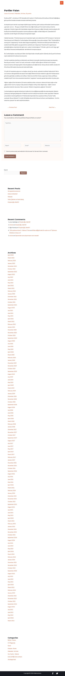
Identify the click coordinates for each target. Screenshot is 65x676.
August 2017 (11, 440)
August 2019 (11, 374)
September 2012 (12, 604)
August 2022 (11, 274)
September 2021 (12, 305)
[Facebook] (53, 673)
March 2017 (11, 454)
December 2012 (12, 595)
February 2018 (12, 424)
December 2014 (12, 529)
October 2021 (11, 302)
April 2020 (11, 352)
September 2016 (12, 471)
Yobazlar (10, 196)
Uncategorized (12, 659)
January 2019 (11, 393)
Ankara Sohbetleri (12, 194)
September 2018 (12, 404)
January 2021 (11, 327)
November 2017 (12, 432)
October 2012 (11, 601)
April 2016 (11, 485)
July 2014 (10, 543)
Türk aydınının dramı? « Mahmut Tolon (19, 230)
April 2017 (11, 451)
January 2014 (11, 559)
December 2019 (12, 363)
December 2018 (12, 396)
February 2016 (12, 490)
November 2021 (12, 299)
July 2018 (10, 410)
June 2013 (10, 579)
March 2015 (11, 521)
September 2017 (12, 438)
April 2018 (11, 418)
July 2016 (10, 476)
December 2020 (12, 330)
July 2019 (10, 377)
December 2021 (12, 296)
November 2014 (12, 532)
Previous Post (12, 107)
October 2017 (11, 435)
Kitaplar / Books (12, 648)
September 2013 (12, 570)
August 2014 (11, 540)
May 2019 (10, 382)
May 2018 (10, 415)
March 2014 (11, 554)
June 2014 (10, 546)
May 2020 (10, 349)
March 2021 (11, 321)
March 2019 (11, 388)
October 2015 (11, 501)
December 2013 (12, 562)
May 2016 (10, 482)
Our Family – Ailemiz (13, 654)
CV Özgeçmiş (11, 643)
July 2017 (10, 443)
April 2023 (11, 255)
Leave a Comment (9, 13)
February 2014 (12, 557)
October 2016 (11, 468)
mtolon (11, 224)
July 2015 (10, 510)
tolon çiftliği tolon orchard (15, 656)
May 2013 (10, 582)
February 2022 (12, 291)
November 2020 (12, 332)
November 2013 (12, 565)
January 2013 (11, 593)
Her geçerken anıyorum (14, 191)
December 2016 (12, 462)
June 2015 (10, 512)
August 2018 (11, 407)
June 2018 (10, 413)
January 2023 (11, 263)
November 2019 (12, 366)
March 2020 (11, 354)
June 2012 (10, 612)
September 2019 (12, 371)
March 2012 (11, 620)
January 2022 (11, 293)
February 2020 (12, 357)
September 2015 (12, 504)
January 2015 (11, 526)
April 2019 (11, 385)
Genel (9, 645)
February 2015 (12, 523)
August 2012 (11, 606)
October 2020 (11, 335)
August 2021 (11, 307)
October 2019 (11, 368)
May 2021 (10, 316)
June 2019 (10, 379)
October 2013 (11, 568)
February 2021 (12, 324)
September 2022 (12, 271)
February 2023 (12, 260)
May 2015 (10, 515)
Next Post (52, 107)
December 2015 (12, 496)
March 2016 (11, 487)
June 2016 (10, 479)
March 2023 (11, 258)
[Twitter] (57, 673)
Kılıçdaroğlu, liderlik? (13, 202)
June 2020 (10, 346)
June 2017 (10, 446)
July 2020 (10, 343)
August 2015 (11, 507)
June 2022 (10, 280)
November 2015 (12, 498)
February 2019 (12, 390)
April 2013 (11, 584)
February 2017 (12, 457)
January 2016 (11, 493)
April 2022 (11, 285)
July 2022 (10, 277)
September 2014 (12, 537)
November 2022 (12, 266)
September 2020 (12, 338)
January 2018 (11, 426)
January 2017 (11, 460)
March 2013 (11, 587)
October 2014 (11, 535)
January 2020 (11, 360)
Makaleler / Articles (20, 13)
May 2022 (10, 282)
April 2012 (11, 618)
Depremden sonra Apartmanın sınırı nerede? (27, 235)
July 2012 (10, 609)
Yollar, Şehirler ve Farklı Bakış (16, 199)
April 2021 (11, 318)
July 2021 (10, 310)
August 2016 (11, 474)
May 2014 (10, 548)
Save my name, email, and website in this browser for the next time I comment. (27, 151)
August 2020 (11, 341)
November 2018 (12, 399)
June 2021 (10, 313)
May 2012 (10, 615)
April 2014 (11, 551)
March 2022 (11, 288)
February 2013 (12, 590)
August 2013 (11, 573)
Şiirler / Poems (12, 640)
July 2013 (10, 576)
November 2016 (12, 465)
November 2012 (12, 598)
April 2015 (11, 518)
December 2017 (12, 429)
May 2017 (10, 449)
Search (6, 170)
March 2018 (11, 421)
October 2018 (11, 402)
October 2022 (11, 269)
